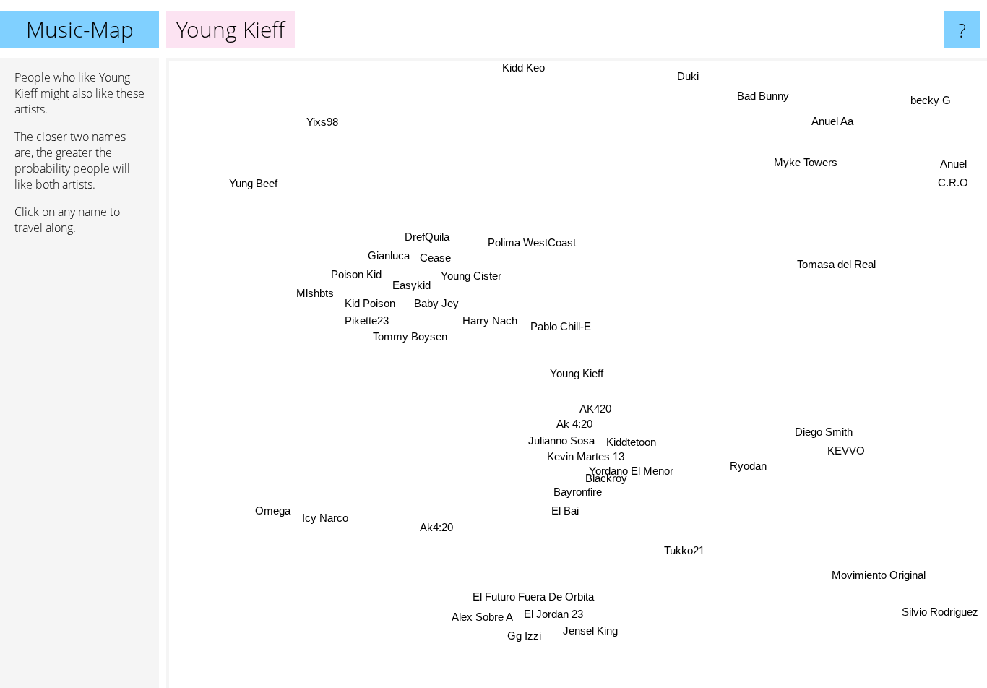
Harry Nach (489, 323)
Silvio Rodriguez (939, 612)
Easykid (411, 290)
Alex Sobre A (488, 617)
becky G (932, 102)
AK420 (597, 406)
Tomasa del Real (837, 261)
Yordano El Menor (640, 470)
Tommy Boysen (410, 341)
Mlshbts (313, 295)
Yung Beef (269, 167)
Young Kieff (576, 373)
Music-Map (80, 29)
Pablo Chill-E (560, 325)
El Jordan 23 (559, 615)
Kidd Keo (524, 67)
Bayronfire (578, 491)
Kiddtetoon (633, 440)
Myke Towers (806, 162)
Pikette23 (365, 325)
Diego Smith (824, 431)
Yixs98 (300, 134)
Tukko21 (685, 549)
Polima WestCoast (531, 242)
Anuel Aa (834, 122)
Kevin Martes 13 (586, 454)
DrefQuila (426, 237)
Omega (275, 517)
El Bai (565, 510)
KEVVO (847, 450)
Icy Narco (328, 519)
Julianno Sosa (562, 439)
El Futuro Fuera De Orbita (531, 596)
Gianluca (391, 256)
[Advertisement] (79, 467)
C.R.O (950, 181)
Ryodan (749, 465)
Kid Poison (368, 309)
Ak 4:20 (575, 422)
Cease (438, 258)
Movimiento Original (878, 575)
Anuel (954, 162)
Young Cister (470, 276)
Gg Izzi (527, 636)
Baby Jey (433, 307)
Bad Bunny (760, 94)
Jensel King (584, 632)
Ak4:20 (436, 526)
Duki (685, 75)
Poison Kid (356, 275)
